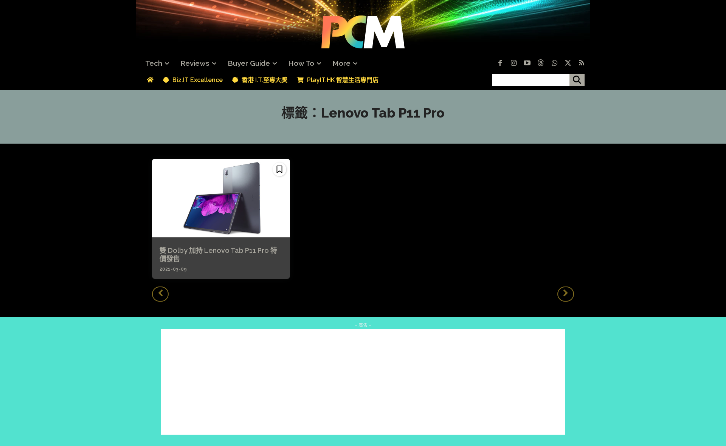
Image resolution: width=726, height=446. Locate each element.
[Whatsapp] (554, 63)
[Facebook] (500, 63)
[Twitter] (568, 63)
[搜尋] (577, 80)
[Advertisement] (363, 382)
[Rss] (581, 63)
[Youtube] (527, 63)
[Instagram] (513, 63)
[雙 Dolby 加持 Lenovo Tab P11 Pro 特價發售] (221, 198)
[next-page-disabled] (565, 294)
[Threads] (541, 63)
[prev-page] (160, 294)
